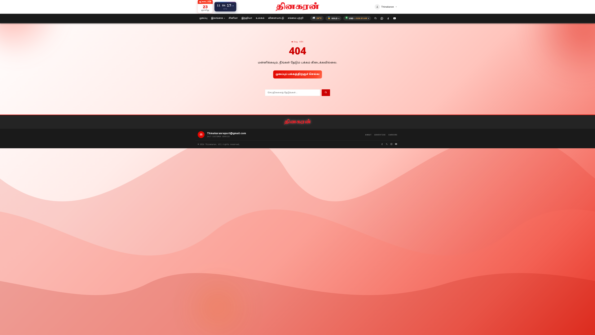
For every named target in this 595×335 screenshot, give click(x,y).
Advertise (380, 135)
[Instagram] (391, 144)
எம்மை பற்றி (295, 18)
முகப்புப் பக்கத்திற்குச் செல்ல (298, 74)
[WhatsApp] (382, 18)
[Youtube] (396, 144)
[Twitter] (387, 144)
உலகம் (260, 18)
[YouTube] (394, 18)
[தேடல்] (375, 18)
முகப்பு (203, 18)
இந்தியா (246, 18)
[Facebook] (388, 18)
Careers (392, 135)
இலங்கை (217, 18)
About (368, 135)
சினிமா (233, 18)
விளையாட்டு (276, 18)
